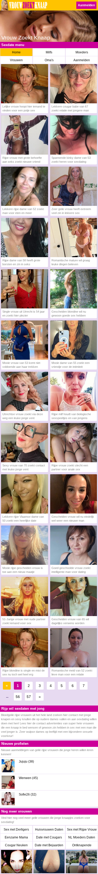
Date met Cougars (49, 837)
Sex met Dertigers (16, 829)
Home (16, 52)
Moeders (82, 52)
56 (18, 697)
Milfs (49, 52)
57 (29, 697)
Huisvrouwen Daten (49, 829)
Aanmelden (86, 5)
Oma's (49, 60)
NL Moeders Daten (81, 837)
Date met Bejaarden (49, 845)
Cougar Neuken (16, 845)
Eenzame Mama (16, 837)
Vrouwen (16, 60)
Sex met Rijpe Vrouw (82, 829)
